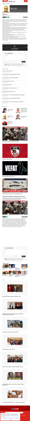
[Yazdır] (8, 17)
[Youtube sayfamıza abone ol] (14, 409)
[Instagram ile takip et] (16, 409)
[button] (23, 17)
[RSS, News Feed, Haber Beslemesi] (18, 409)
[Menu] (26, 1)
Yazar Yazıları (8, 3)
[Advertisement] (15, 237)
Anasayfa (4, 3)
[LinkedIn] (5, 17)
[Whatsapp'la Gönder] (7, 17)
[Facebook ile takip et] (12, 409)
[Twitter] (4, 17)
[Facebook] (3, 17)
